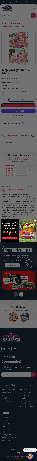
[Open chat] (30, 456)
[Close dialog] (35, 220)
